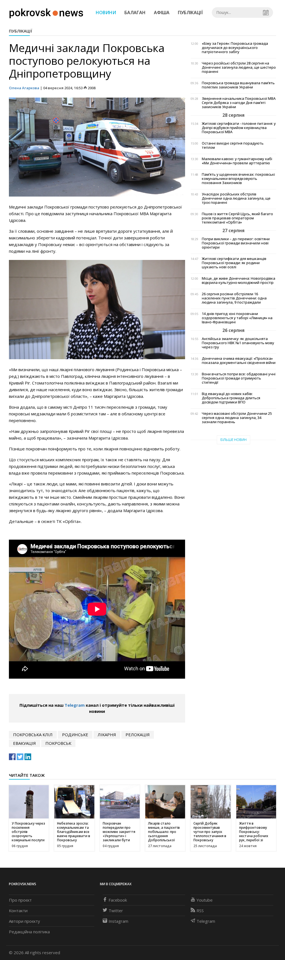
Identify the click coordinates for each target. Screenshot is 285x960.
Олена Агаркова (24, 87)
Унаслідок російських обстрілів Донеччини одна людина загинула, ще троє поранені (236, 198)
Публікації (190, 12)
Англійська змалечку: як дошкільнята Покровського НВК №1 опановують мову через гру (238, 343)
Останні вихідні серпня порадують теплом (233, 145)
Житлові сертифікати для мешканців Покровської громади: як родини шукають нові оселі (234, 263)
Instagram (118, 921)
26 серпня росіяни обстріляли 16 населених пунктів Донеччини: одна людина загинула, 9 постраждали (234, 298)
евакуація (24, 743)
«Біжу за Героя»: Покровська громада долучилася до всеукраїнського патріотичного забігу (235, 47)
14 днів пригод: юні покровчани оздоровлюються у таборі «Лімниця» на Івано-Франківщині (237, 318)
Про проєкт (20, 900)
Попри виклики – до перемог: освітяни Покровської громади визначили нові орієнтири (236, 243)
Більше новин (233, 439)
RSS (200, 910)
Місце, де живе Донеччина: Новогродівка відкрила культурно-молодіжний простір (238, 280)
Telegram (75, 705)
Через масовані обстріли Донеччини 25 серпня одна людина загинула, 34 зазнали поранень (237, 417)
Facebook (118, 900)
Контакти (18, 910)
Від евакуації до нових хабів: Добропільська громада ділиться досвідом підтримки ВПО (231, 398)
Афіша (161, 12)
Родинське (75, 734)
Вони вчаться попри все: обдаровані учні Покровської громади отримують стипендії (239, 378)
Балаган (135, 12)
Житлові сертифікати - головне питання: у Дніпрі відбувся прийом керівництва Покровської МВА (239, 127)
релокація (138, 734)
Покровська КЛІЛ (33, 734)
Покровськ (58, 743)
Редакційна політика (29, 931)
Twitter (116, 910)
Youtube (204, 900)
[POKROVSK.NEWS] (46, 12)
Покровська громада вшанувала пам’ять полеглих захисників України (238, 85)
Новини (106, 12)
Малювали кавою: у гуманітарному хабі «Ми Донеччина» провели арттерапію (237, 161)
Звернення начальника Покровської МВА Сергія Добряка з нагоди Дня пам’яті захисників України (239, 102)
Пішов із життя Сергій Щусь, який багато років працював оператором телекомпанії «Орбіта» (237, 218)
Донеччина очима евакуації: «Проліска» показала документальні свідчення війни (239, 360)
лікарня (107, 734)
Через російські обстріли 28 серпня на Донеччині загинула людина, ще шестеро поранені (239, 67)
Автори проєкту (24, 921)
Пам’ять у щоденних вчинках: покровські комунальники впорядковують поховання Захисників (238, 178)
